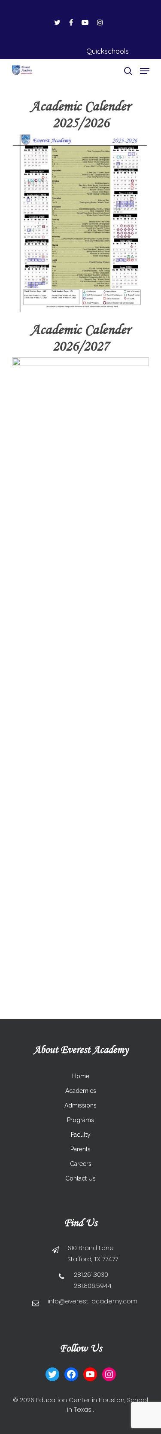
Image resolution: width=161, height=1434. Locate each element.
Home (80, 1076)
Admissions (80, 1105)
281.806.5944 (93, 1285)
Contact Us (80, 1178)
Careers (80, 1163)
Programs (80, 1120)
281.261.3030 (91, 1274)
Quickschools (107, 51)
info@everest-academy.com (92, 1301)
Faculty (81, 1134)
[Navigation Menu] (144, 71)
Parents (80, 1149)
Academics (80, 1090)
